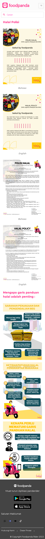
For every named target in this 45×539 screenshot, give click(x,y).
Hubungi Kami (7, 530)
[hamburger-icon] (41, 5)
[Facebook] (10, 521)
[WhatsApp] (5, 521)
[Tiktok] (20, 521)
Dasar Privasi (25, 530)
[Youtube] (15, 521)
